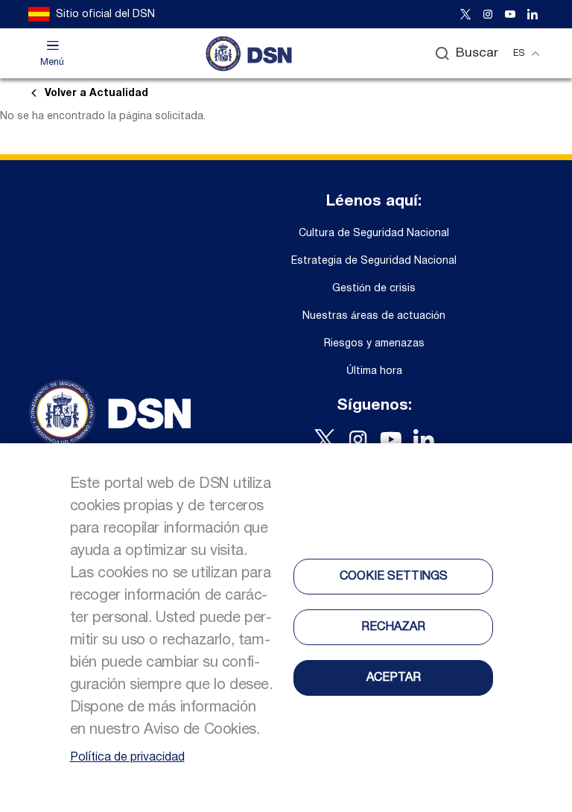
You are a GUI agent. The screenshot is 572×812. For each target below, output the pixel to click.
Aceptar (393, 678)
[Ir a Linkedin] (532, 14)
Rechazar (393, 627)
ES (518, 53)
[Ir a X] (465, 14)
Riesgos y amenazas (374, 344)
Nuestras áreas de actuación (373, 316)
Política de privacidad (127, 757)
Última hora (374, 371)
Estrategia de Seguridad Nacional (374, 261)
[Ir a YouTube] (510, 14)
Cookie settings (394, 576)
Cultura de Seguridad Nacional (374, 233)
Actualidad (96, 93)
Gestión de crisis (374, 289)
